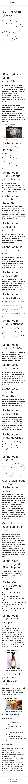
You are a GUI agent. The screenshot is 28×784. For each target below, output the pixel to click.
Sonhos (14, 3)
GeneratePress (14, 781)
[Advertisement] (14, 58)
